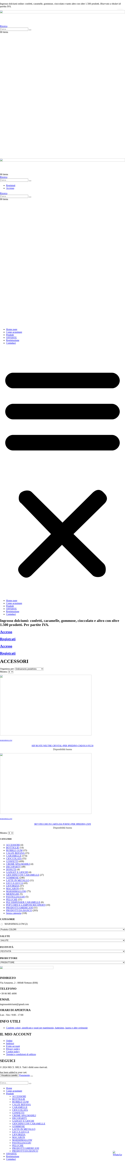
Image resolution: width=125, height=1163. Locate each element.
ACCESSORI (13, 845)
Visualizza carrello (9, 1075)
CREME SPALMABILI (18, 864)
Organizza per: (7, 668)
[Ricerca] (30, 29)
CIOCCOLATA (14, 858)
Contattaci (11, 343)
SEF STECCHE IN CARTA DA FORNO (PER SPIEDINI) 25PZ (62, 824)
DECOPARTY (13, 866)
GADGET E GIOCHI (17, 872)
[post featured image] (45, 734)
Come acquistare (14, 332)
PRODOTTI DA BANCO (19, 910)
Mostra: (4, 671)
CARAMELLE (13, 856)
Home (9, 1088)
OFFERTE (11, 337)
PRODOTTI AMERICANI (19, 907)
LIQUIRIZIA (12, 886)
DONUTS (11, 869)
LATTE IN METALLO (17, 880)
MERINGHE (12, 894)
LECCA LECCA (14, 883)
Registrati (8, 639)
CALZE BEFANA (15, 853)
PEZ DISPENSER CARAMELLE (23, 902)
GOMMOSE (12, 877)
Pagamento (24, 1075)
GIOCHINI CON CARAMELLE (22, 875)
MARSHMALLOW (6, 740)
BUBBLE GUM (14, 850)
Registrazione (12, 340)
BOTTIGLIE (12, 847)
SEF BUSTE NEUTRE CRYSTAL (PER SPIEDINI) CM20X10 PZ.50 (62, 745)
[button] (3, 26)
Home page (11, 329)
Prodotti (10, 335)
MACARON (12, 888)
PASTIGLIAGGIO (15, 896)
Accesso (6, 632)
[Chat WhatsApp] (117, 1155)
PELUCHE (11, 899)
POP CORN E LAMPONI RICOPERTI (25, 905)
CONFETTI (12, 861)
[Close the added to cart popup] (31, 1076)
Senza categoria (13, 913)
